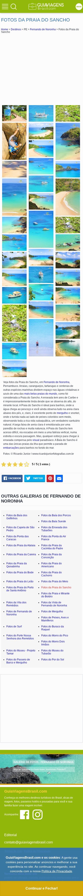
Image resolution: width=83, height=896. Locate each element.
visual (36, 440)
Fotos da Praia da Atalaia (20, 545)
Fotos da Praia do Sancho (56, 587)
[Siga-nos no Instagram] (39, 814)
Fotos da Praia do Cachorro (51, 574)
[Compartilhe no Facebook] (12, 478)
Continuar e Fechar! (42, 888)
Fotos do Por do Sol (52, 659)
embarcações (11, 447)
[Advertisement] (41, 69)
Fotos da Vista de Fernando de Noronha (54, 604)
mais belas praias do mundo (40, 393)
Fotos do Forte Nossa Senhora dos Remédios (20, 637)
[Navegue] (5, 7)
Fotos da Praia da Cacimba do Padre (52, 547)
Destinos (16, 29)
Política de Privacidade (57, 871)
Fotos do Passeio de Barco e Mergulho (18, 661)
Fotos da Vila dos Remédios (16, 604)
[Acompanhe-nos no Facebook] (26, 814)
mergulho (62, 413)
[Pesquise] (13, 6)
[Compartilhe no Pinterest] (50, 478)
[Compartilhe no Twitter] (35, 478)
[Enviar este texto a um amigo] (59, 478)
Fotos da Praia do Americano (51, 565)
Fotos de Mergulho (52, 611)
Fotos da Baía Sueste (53, 521)
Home (4, 29)
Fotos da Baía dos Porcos (56, 515)
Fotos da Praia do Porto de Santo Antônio (20, 589)
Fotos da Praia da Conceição (51, 556)
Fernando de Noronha (43, 29)
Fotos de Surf (14, 626)
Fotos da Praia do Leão (19, 581)
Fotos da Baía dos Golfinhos (16, 517)
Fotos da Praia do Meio (54, 581)
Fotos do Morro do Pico (54, 635)
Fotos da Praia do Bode (20, 572)
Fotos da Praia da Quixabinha (16, 565)
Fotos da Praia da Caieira (21, 554)
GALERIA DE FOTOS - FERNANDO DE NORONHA (44, 762)
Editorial (10, 835)
